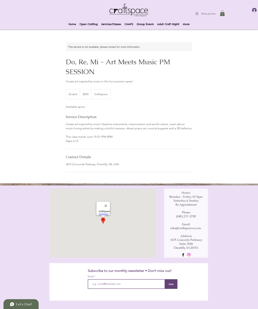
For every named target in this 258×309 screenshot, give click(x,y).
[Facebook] (183, 255)
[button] (222, 13)
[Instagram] (189, 255)
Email (91, 276)
